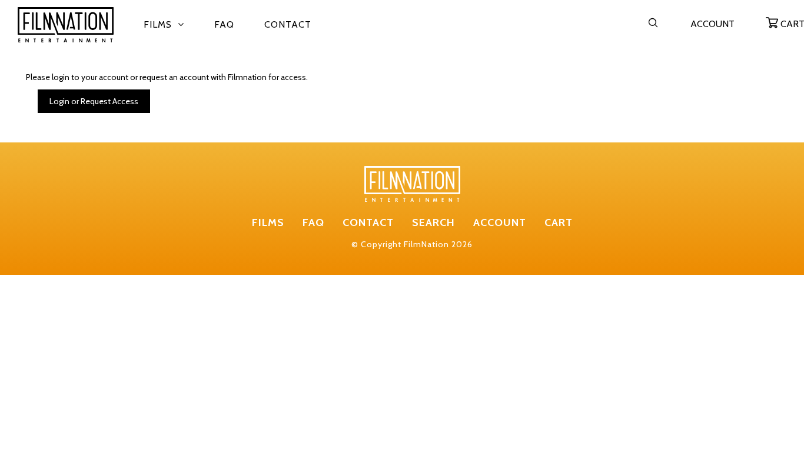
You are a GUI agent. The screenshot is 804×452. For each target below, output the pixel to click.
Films (158, 24)
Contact (287, 24)
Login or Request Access (93, 101)
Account (712, 23)
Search (433, 222)
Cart (558, 222)
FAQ (224, 24)
